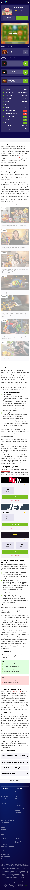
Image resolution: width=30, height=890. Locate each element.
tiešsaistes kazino (5, 471)
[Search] (28, 2)
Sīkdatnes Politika (5, 856)
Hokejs (2, 825)
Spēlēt (22, 18)
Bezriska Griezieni (5, 798)
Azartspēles (4, 801)
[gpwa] (26, 885)
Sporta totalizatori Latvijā (7, 820)
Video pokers (18, 798)
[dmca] (12, 885)
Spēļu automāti (19, 794)
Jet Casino (5, 512)
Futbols (3, 827)
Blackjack (17, 801)
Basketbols (3, 829)
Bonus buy (17, 810)
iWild (3, 540)
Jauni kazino (4, 794)
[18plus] (5, 885)
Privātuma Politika (5, 854)
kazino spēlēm (17, 691)
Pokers (16, 796)
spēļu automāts (23, 157)
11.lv (3, 485)
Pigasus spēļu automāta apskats (9, 140)
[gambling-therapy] (20, 885)
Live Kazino (3, 803)
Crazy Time (18, 812)
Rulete (16, 803)
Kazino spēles (18, 791)
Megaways (18, 805)
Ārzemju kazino (4, 791)
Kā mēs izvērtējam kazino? (7, 846)
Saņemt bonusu (15, 497)
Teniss (2, 834)
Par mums (3, 842)
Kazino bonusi (4, 796)
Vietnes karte (4, 859)
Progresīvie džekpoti (20, 808)
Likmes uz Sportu (5, 822)
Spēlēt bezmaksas (15, 33)
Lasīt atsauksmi (15, 500)
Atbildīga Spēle (5, 844)
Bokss (2, 832)
